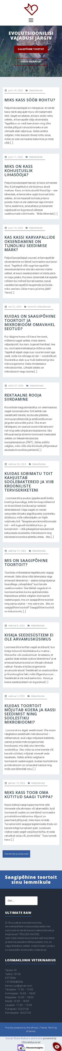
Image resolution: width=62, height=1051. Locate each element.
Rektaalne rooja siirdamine (23, 397)
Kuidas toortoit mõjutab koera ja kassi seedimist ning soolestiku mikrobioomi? (30, 714)
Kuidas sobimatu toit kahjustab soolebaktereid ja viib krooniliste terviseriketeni (29, 482)
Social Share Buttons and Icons (24, 1038)
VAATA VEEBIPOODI (31, 61)
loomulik (32, 307)
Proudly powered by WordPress (21, 1027)
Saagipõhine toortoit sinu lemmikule (31, 879)
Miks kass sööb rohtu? (29, 99)
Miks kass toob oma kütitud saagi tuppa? (28, 794)
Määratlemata (36, 90)
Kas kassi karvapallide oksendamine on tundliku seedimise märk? (29, 243)
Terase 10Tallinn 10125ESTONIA (13, 974)
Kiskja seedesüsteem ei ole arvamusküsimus (29, 636)
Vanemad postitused (16, 853)
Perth (51, 1027)
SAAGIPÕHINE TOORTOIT (31, 49)
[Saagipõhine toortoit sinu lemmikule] (31, 9)
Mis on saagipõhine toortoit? (26, 562)
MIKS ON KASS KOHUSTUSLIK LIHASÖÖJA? (18, 170)
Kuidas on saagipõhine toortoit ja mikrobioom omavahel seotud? (30, 322)
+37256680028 (14, 981)
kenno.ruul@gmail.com (18, 985)
